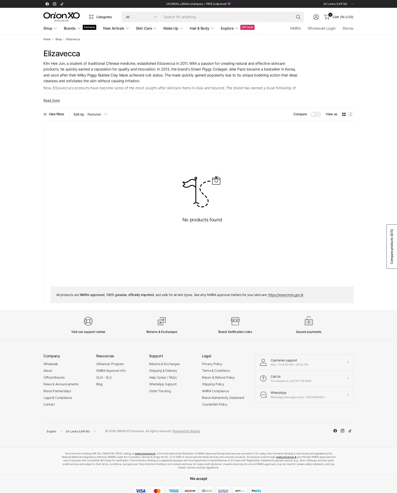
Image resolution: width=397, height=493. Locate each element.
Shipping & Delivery (163, 370)
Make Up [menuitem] (170, 28)
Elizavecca (73, 39)
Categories (104, 17)
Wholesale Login (322, 28)
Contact (49, 404)
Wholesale (50, 364)
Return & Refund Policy (218, 377)
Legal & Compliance (57, 398)
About (47, 370)
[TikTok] (61, 4)
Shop (58, 39)
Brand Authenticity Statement (223, 398)
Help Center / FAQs (162, 377)
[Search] (298, 17)
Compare (300, 114)
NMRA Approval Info (110, 370)
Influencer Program (110, 364)
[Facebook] (47, 4)
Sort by (79, 114)
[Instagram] (54, 4)
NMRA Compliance (215, 391)
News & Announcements (61, 384)
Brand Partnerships (57, 391)
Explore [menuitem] (227, 28)
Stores (348, 28)
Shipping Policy (213, 384)
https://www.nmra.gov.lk (285, 295)
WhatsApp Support (163, 384)
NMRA (295, 28)
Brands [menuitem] (70, 28)
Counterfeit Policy (214, 404)
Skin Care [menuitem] (144, 28)
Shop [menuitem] (47, 28)
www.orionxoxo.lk (145, 453)
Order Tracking (160, 391)
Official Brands (53, 377)
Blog (99, 384)
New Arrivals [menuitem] (113, 28)
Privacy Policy (212, 364)
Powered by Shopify (186, 431)
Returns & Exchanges (164, 364)
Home (47, 39)
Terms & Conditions (216, 370)
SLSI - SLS (104, 377)
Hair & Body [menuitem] (199, 28)
